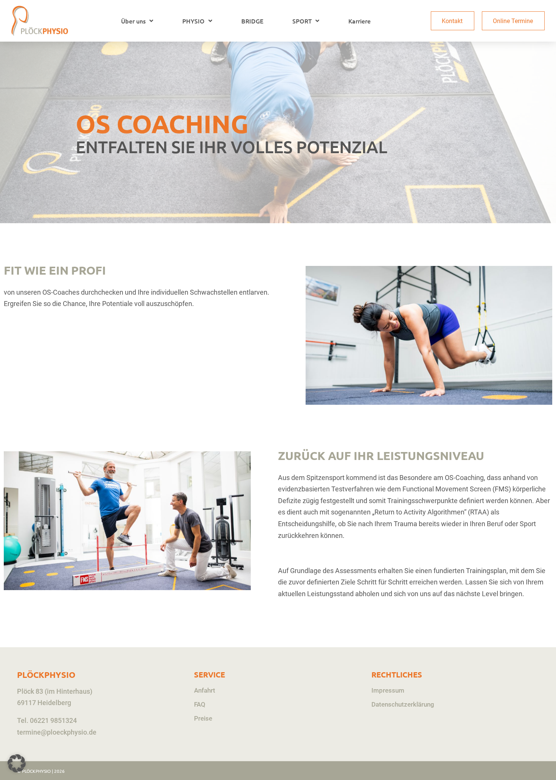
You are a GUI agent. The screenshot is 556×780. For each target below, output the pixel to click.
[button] (16, 763)
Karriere (359, 21)
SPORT (302, 21)
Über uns (133, 21)
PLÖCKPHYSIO (46, 675)
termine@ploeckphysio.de (56, 732)
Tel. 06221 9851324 (47, 720)
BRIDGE (252, 21)
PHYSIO (193, 21)
